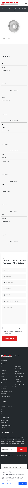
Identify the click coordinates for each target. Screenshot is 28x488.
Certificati (4, 379)
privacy (3, 443)
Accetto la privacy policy (12, 328)
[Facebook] (17, 455)
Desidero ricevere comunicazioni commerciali (13, 332)
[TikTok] (25, 455)
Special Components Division (5, 412)
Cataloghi (4, 373)
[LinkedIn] (13, 455)
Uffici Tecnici (19, 376)
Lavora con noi (5, 396)
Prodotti (3, 370)
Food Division (10, 8)
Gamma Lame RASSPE (20, 8)
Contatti (3, 383)
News (2, 376)
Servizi (3, 367)
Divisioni (3, 364)
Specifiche (5, 84)
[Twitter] (23, 455)
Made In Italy (14, 90)
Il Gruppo (4, 360)
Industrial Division (6, 407)
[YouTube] (20, 455)
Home (3, 8)
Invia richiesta (9, 338)
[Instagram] (15, 455)
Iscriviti (22, 449)
